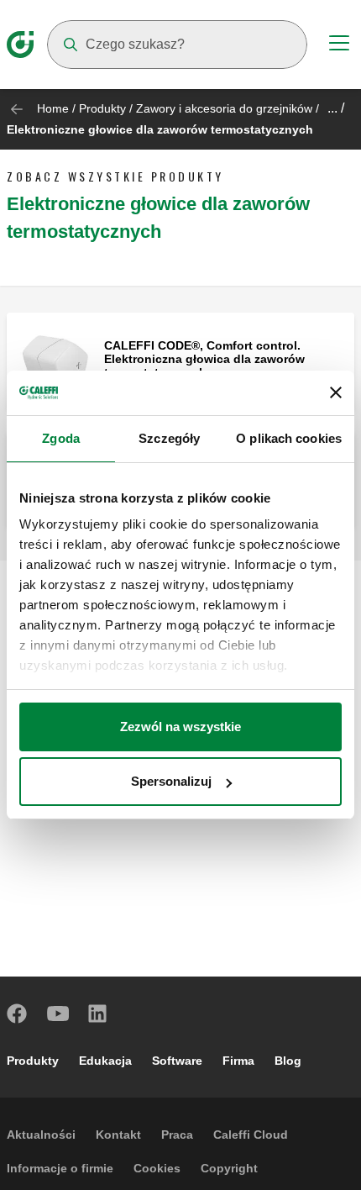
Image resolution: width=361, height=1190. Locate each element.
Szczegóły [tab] (169, 438)
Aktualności (41, 1134)
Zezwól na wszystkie (180, 726)
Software (177, 1060)
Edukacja (105, 1060)
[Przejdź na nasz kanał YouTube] (58, 1013)
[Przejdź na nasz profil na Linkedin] (98, 1013)
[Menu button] (339, 45)
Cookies (156, 1168)
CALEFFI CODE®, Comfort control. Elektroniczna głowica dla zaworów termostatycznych (204, 359)
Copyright (229, 1168)
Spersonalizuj (171, 781)
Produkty (102, 108)
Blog (288, 1060)
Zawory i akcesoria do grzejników (224, 108)
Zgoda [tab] (61, 438)
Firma (238, 1060)
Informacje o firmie (60, 1168)
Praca (177, 1134)
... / (335, 108)
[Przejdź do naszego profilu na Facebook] (18, 1013)
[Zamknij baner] (336, 392)
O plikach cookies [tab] (289, 438)
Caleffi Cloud (250, 1134)
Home (53, 108)
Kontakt (118, 1134)
